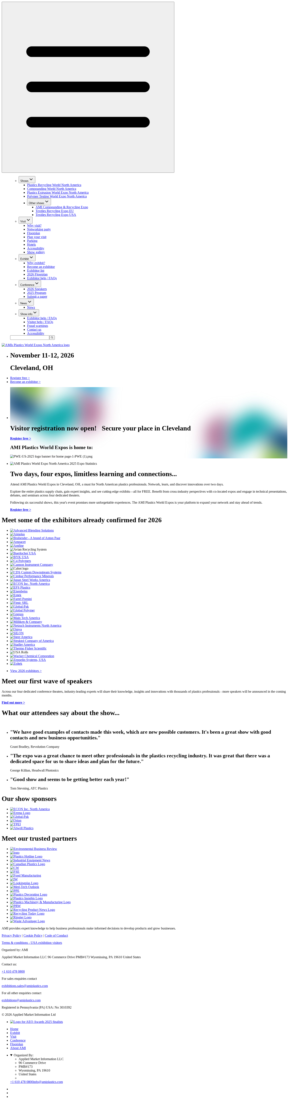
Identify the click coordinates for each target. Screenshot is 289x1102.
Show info (26, 314)
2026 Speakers (37, 289)
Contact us (34, 329)
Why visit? (34, 225)
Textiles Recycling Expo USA (56, 215)
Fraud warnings (37, 326)
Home (14, 1029)
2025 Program (36, 293)
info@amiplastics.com (48, 1082)
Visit (23, 221)
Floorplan (33, 233)
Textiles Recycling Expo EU (55, 211)
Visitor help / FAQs (40, 322)
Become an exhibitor (41, 267)
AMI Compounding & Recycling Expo (62, 207)
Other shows (36, 203)
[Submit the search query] (52, 337)
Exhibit (24, 258)
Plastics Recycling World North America (54, 185)
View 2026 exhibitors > (26, 671)
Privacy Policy (11, 935)
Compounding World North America (51, 189)
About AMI (18, 1048)
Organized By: (23, 1055)
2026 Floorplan (37, 274)
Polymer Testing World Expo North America (57, 196)
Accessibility (35, 248)
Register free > (20, 378)
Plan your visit (36, 237)
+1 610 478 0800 (13, 971)
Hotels (31, 244)
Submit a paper (37, 296)
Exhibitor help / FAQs (42, 278)
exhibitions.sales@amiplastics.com (25, 986)
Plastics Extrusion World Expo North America (58, 192)
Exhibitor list (35, 270)
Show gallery (36, 252)
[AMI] (36, 345)
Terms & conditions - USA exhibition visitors (32, 942)
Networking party (39, 229)
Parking (32, 241)
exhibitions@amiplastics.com (21, 1000)
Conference (27, 284)
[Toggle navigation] (88, 87)
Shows (24, 180)
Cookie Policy (33, 935)
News (23, 303)
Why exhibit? (36, 263)
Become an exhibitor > (25, 382)
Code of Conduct (56, 935)
